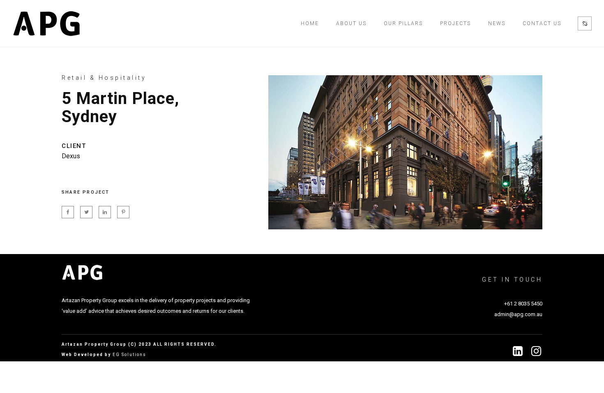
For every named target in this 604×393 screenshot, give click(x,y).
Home (310, 23)
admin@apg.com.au (518, 314)
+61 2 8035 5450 (523, 304)
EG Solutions (129, 354)
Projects (455, 23)
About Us (351, 23)
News (496, 23)
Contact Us (542, 23)
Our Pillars (403, 23)
